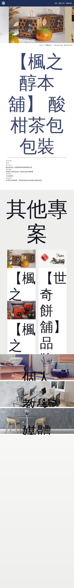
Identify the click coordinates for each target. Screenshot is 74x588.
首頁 (56, 3)
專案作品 (69, 3)
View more (37, 367)
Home (41, 45)
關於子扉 (62, 3)
